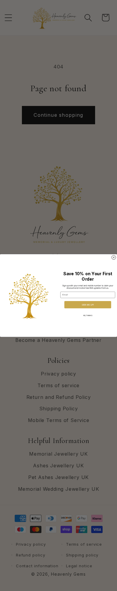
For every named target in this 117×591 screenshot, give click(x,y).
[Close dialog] (114, 257)
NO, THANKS (87, 316)
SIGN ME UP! (88, 304)
